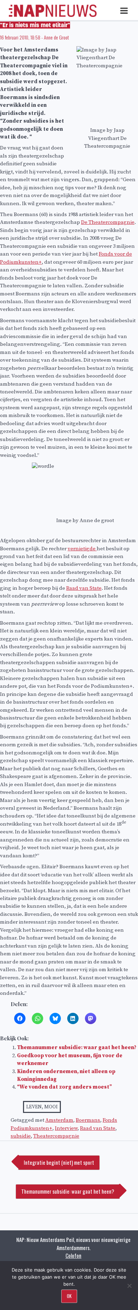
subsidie (21, 1136)
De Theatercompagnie (107, 222)
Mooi (51, 1107)
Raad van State (84, 588)
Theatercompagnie (56, 1136)
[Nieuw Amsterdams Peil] (53, 15)
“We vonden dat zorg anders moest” (64, 1087)
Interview (66, 1128)
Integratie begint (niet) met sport (59, 1162)
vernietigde (82, 548)
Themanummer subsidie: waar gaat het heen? (76, 1047)
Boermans (88, 1120)
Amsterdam (59, 1120)
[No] (129, 1285)
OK (69, 1295)
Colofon (73, 1255)
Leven (34, 1107)
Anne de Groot (56, 37)
